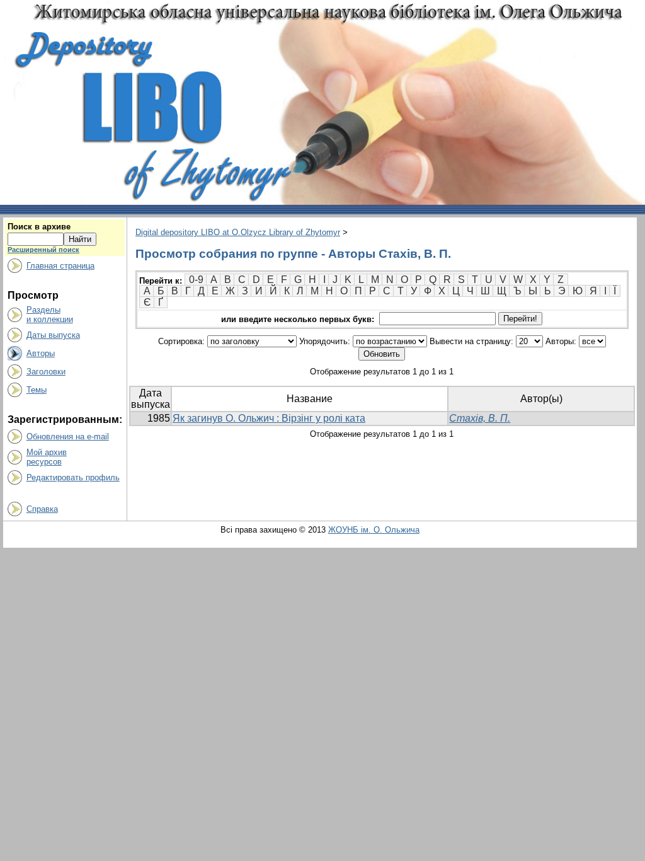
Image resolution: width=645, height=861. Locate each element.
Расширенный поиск (43, 249)
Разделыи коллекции (49, 314)
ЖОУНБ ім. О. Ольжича (374, 530)
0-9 (196, 279)
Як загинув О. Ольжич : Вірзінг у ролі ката (269, 418)
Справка (42, 509)
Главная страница (60, 265)
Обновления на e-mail (67, 436)
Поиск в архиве (39, 226)
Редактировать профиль (73, 477)
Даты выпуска (53, 335)
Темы (36, 390)
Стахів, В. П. (479, 418)
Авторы (40, 353)
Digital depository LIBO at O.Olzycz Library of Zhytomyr (237, 232)
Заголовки (46, 371)
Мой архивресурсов (46, 457)
